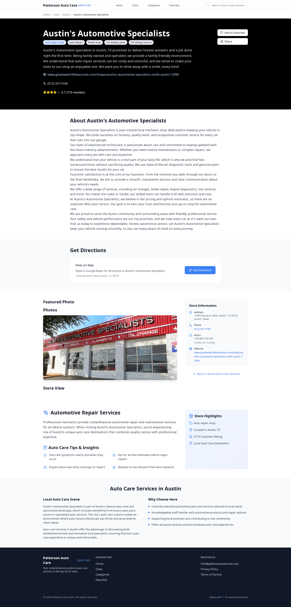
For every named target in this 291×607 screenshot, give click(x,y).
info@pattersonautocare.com (219, 564)
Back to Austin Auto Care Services (218, 374)
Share (228, 41)
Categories (154, 5)
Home (119, 5)
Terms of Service (211, 574)
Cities (135, 5)
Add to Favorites (234, 33)
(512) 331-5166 (57, 83)
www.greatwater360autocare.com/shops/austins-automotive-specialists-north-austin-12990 (113, 74)
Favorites (174, 5)
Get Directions (202, 270)
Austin (66, 14)
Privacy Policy (209, 569)
